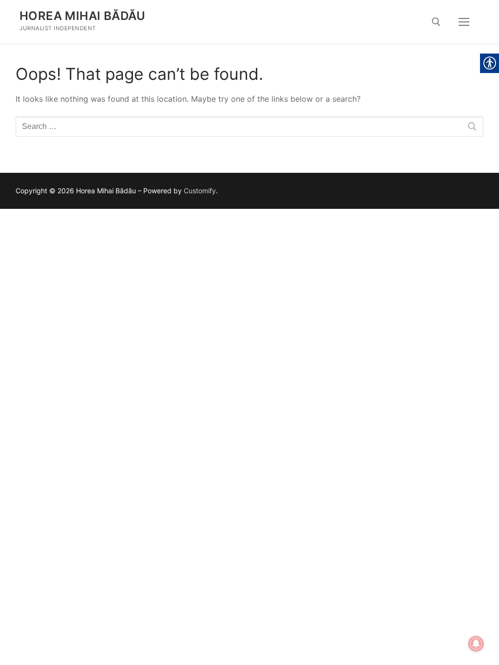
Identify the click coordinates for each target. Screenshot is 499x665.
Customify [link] (200, 190)
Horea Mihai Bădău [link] (82, 16)
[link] (436, 22)
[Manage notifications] (476, 643)
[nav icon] (464, 22)
